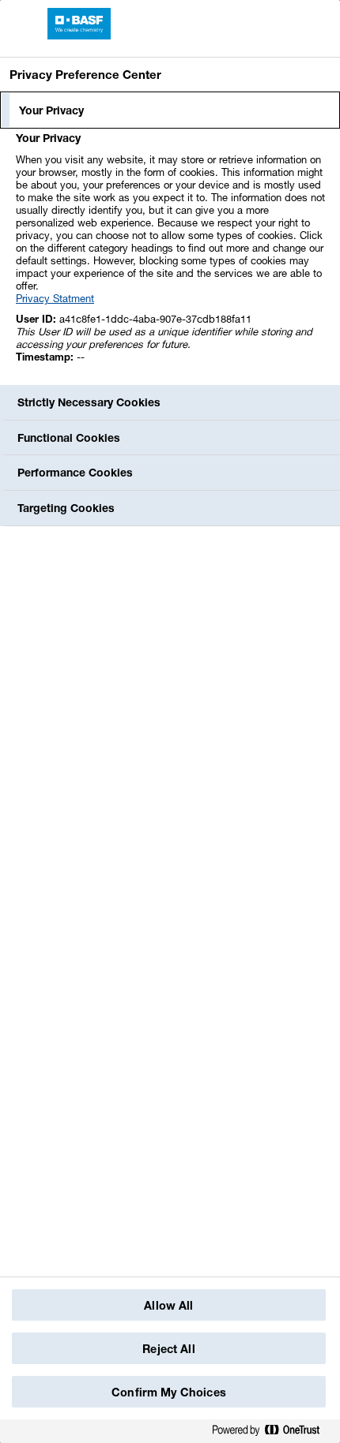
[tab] (170, 110)
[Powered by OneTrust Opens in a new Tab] (272, 1431)
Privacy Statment (55, 298)
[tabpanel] (172, 256)
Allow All (168, 1305)
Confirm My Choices (168, 1392)
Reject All (168, 1348)
